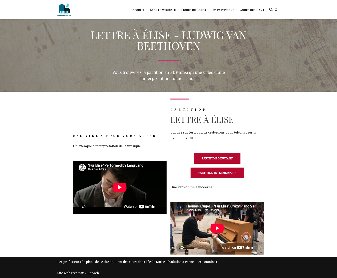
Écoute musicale (163, 9)
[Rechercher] (276, 9)
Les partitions (222, 9)
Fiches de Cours (193, 9)
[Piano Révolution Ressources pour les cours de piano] (64, 10)
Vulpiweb (91, 273)
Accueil (138, 9)
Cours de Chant (252, 9)
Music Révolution (169, 262)
